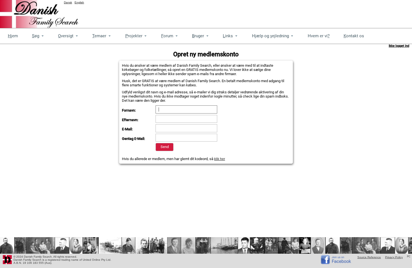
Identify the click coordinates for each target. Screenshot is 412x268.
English (79, 2)
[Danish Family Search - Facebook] (336, 263)
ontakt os (354, 35)
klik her (219, 159)
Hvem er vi (319, 35)
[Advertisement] (310, 12)
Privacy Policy (394, 257)
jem (13, 35)
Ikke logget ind (399, 46)
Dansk (68, 2)
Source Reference (369, 257)
